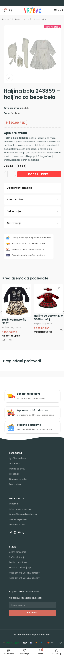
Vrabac (15, 113)
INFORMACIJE (16, 498)
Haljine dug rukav (39, 19)
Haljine (26, 19)
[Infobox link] (32, 396)
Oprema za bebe (18, 479)
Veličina (8, 165)
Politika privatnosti (18, 562)
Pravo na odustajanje (20, 567)
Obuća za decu (17, 468)
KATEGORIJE (15, 453)
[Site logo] (32, 10)
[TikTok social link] (24, 532)
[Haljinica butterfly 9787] (16, 300)
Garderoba (16, 19)
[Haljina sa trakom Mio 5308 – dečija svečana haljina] (48, 298)
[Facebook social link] (11, 532)
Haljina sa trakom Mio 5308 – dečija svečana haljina (48, 319)
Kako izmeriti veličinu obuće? (24, 572)
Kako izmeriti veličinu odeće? (24, 577)
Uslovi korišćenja (17, 551)
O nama (13, 503)
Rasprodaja (15, 484)
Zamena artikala (17, 524)
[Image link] (11, 642)
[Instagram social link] (15, 532)
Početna (5, 19)
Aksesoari (14, 473)
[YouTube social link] (19, 532)
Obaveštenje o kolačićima (23, 514)
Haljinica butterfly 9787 (14, 321)
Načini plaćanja (17, 557)
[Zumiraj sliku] (9, 77)
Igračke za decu (17, 458)
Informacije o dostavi (20, 509)
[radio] (21, 166)
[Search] (11, 10)
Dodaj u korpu (39, 174)
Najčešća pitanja (18, 519)
